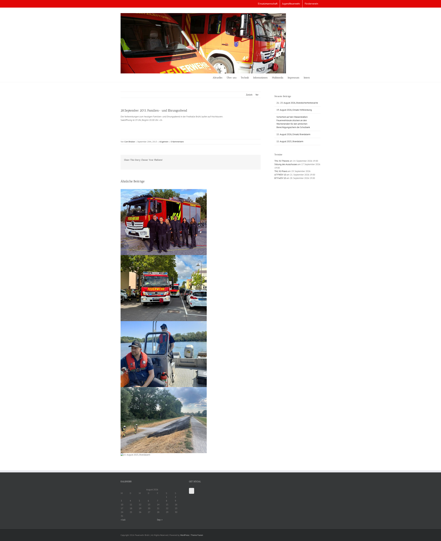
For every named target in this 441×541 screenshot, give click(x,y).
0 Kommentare (177, 141)
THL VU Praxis (280, 171)
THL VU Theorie (281, 160)
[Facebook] (191, 491)
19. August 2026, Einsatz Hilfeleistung (294, 109)
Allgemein (163, 141)
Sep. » (159, 519)
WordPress (184, 535)
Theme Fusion (197, 535)
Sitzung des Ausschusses (285, 164)
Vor (256, 94)
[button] (315, 77)
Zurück (249, 94)
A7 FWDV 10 (280, 174)
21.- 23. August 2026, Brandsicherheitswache (297, 102)
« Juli (123, 519)
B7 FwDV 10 (280, 178)
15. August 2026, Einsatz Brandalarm (293, 134)
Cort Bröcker (129, 141)
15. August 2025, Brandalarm (289, 141)
